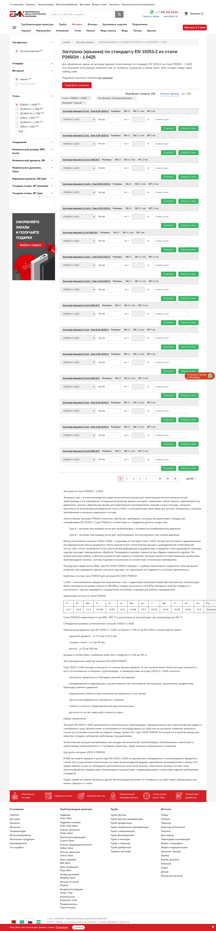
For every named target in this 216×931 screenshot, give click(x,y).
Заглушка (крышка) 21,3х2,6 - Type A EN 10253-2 (87, 208)
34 (160, 479)
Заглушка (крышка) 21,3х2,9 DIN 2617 (81, 305)
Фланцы (92, 24)
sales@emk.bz (170, 16)
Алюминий (62, 30)
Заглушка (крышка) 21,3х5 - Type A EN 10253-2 (86, 427)
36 (175, 479)
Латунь (137, 30)
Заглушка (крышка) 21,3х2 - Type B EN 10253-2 (86, 111)
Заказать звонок (151, 16)
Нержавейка (43, 30)
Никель (90, 30)
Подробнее (62, 927)
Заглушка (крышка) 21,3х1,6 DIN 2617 (81, 160)
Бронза (151, 30)
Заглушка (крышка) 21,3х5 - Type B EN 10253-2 (86, 402)
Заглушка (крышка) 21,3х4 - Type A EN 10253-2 (86, 354)
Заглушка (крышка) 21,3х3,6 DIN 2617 (81, 451)
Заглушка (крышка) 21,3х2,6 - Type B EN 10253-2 (87, 184)
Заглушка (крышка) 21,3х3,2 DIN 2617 (81, 378)
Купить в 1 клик (188, 128)
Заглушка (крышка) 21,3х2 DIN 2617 (80, 232)
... (153, 479)
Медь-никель (108, 30)
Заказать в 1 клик (194, 27)
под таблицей (105, 77)
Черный (26, 30)
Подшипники (139, 24)
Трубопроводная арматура (37, 24)
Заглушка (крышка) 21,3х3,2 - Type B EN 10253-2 (87, 257)
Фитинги (77, 24)
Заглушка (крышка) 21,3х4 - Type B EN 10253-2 (86, 330)
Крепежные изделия (115, 24)
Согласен (78, 927)
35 (167, 479)
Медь (125, 30)
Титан (77, 30)
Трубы (63, 24)
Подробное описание (77, 85)
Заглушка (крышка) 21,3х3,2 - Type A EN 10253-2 (87, 281)
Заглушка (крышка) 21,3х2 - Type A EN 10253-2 (86, 135)
